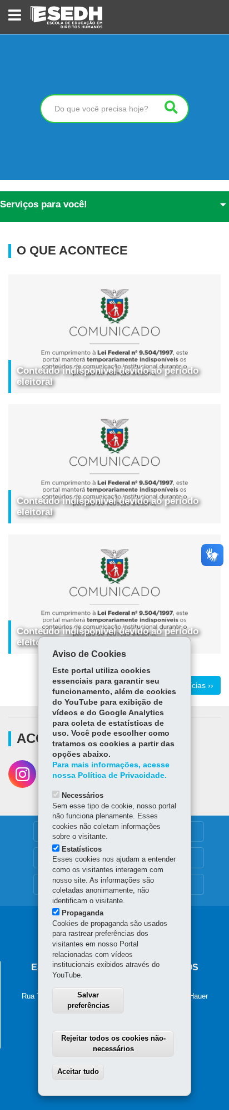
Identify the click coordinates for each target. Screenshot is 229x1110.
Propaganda (82, 913)
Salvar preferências (88, 1000)
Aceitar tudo (78, 1071)
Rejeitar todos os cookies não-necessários (113, 1043)
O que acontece (72, 250)
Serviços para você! (43, 204)
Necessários (82, 795)
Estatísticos (82, 849)
